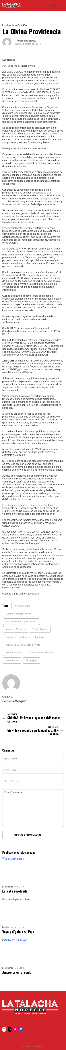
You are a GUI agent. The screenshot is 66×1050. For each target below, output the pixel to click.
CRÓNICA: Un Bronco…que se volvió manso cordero (33, 719)
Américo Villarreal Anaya (18, 613)
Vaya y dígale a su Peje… (19, 932)
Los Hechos (9, 25)
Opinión (22, 25)
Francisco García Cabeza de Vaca (23, 644)
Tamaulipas (31, 660)
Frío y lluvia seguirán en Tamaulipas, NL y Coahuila (33, 732)
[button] (61, 6)
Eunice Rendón (40, 629)
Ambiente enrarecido (16, 972)
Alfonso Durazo (22, 606)
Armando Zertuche (15, 629)
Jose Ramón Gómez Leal (41, 652)
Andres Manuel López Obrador (21, 621)
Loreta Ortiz (12, 660)
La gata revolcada (14, 891)
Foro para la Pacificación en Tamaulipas (26, 637)
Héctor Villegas (13, 652)
